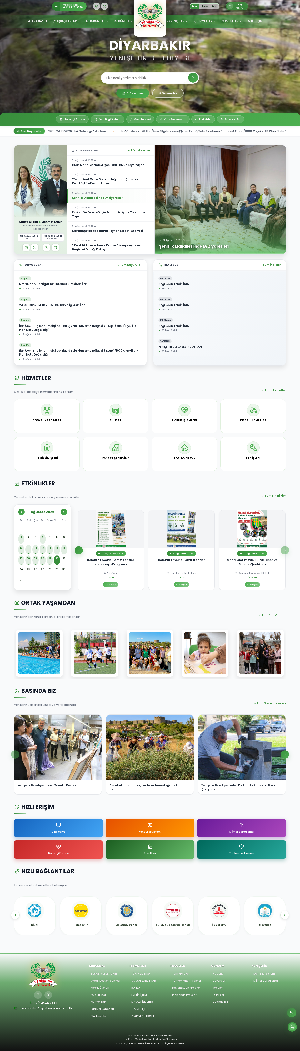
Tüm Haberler (140, 150)
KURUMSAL (97, 21)
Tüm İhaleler (272, 265)
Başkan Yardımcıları (104, 973)
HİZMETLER (204, 21)
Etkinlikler (218, 995)
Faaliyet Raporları (102, 1009)
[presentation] (15, 915)
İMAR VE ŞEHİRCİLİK (143, 1016)
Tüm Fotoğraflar (274, 615)
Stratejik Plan (99, 1016)
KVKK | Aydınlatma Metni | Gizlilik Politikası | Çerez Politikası (150, 1043)
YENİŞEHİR (177, 21)
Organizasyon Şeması (105, 980)
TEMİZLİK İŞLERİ (140, 1009)
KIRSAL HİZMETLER (142, 1001)
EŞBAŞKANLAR (67, 21)
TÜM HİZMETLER (140, 973)
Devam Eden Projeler (186, 987)
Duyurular (169, 93)
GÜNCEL (123, 21)
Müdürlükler (98, 995)
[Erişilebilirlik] (291, 1012)
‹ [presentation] (78, 550)
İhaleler (218, 987)
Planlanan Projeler (184, 995)
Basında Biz (220, 1001)
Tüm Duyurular (131, 265)
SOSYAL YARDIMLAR (143, 980)
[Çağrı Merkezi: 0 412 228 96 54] (292, 1027)
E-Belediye (134, 93)
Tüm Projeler (180, 973)
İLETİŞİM (256, 21)
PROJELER (231, 21)
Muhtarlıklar (98, 1001)
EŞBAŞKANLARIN (29, 237)
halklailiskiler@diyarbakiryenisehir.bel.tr (46, 1008)
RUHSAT (136, 987)
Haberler (219, 973)
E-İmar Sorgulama (265, 980)
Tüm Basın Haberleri (271, 703)
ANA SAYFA (39, 21)
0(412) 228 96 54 (46, 1002)
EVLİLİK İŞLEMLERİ (141, 995)
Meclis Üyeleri (100, 987)
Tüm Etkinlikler (275, 496)
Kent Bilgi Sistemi (264, 973)
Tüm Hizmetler (275, 390)
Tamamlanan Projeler (186, 980)
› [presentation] (285, 550)
